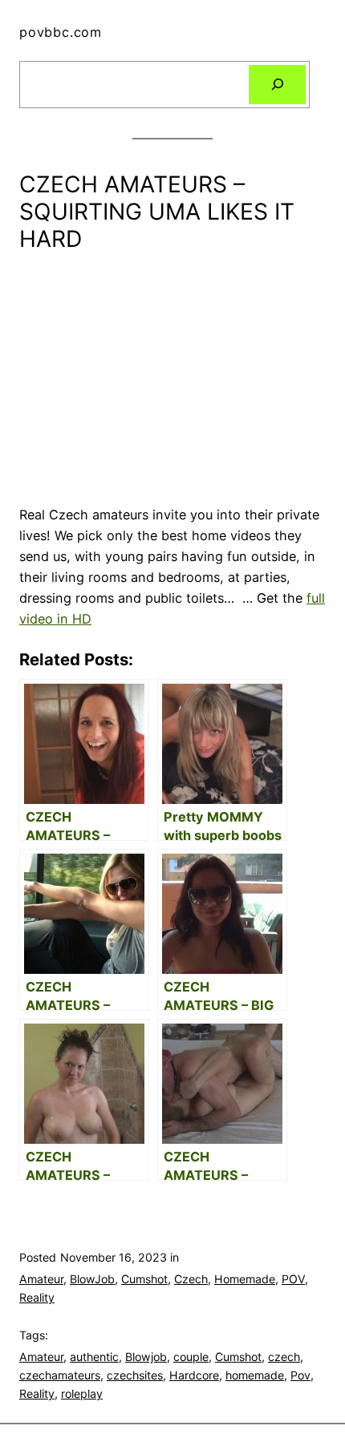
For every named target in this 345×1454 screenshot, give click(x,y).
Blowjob (146, 1356)
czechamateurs (59, 1375)
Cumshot (144, 1279)
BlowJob (92, 1279)
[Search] (277, 85)
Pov (300, 1375)
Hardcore (194, 1375)
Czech (191, 1279)
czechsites (135, 1375)
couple (191, 1356)
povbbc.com (60, 32)
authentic (94, 1356)
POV (293, 1279)
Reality (37, 1297)
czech (284, 1356)
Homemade (244, 1279)
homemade (254, 1375)
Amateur (41, 1279)
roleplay (82, 1393)
